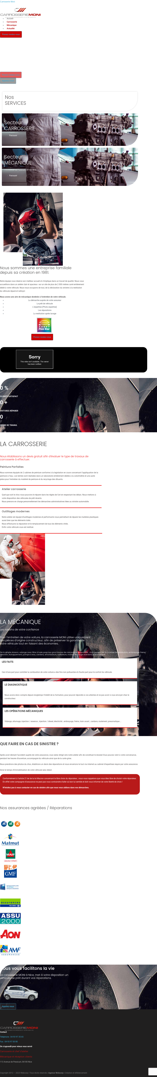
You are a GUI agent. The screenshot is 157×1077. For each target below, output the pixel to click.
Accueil (10, 18)
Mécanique (12, 25)
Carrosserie (12, 22)
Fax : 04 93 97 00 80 (9, 1041)
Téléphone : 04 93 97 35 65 (11, 1037)
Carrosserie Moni (7, 2)
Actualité (11, 28)
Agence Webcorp (55, 1073)
